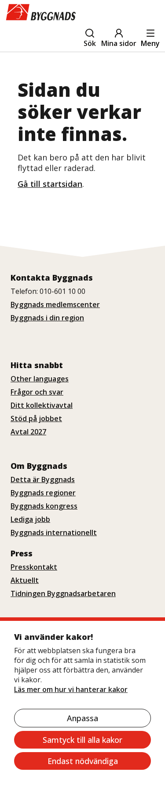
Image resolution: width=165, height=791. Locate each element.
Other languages (40, 379)
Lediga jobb (30, 519)
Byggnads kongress (44, 506)
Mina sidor (118, 43)
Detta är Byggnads (43, 479)
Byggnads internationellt (54, 532)
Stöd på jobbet (36, 418)
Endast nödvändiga (83, 761)
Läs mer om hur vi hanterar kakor (71, 689)
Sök (90, 43)
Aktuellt (25, 580)
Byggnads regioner (43, 493)
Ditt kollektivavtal (42, 405)
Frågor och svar (37, 392)
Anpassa (82, 718)
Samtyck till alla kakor (82, 739)
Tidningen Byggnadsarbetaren (63, 593)
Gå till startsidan (50, 184)
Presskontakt (34, 567)
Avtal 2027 (28, 432)
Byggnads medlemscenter (55, 304)
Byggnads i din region (47, 318)
